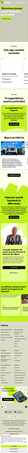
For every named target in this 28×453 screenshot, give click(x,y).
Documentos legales (14, 429)
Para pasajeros (6, 79)
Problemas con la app (19, 375)
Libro (15, 358)
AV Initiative (17, 361)
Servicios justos (5, 332)
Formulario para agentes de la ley (14, 431)
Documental (17, 356)
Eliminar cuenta (14, 434)
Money (16, 346)
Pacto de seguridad (5, 353)
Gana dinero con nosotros (18, 333)
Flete (15, 344)
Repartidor (17, 341)
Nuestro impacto (18, 353)
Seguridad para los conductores (5, 360)
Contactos (3, 380)
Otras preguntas (18, 383)
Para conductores (7, 82)
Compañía (3, 368)
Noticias (3, 375)
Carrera (3, 370)
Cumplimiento (4, 383)
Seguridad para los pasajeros (5, 356)
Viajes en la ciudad (5, 335)
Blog (2, 378)
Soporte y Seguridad (19, 378)
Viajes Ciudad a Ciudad (6, 337)
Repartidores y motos (19, 373)
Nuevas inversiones (6, 373)
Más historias (13, 273)
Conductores (17, 370)
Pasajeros (16, 368)
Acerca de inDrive (18, 380)
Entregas (3, 340)
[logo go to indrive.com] (6, 2)
